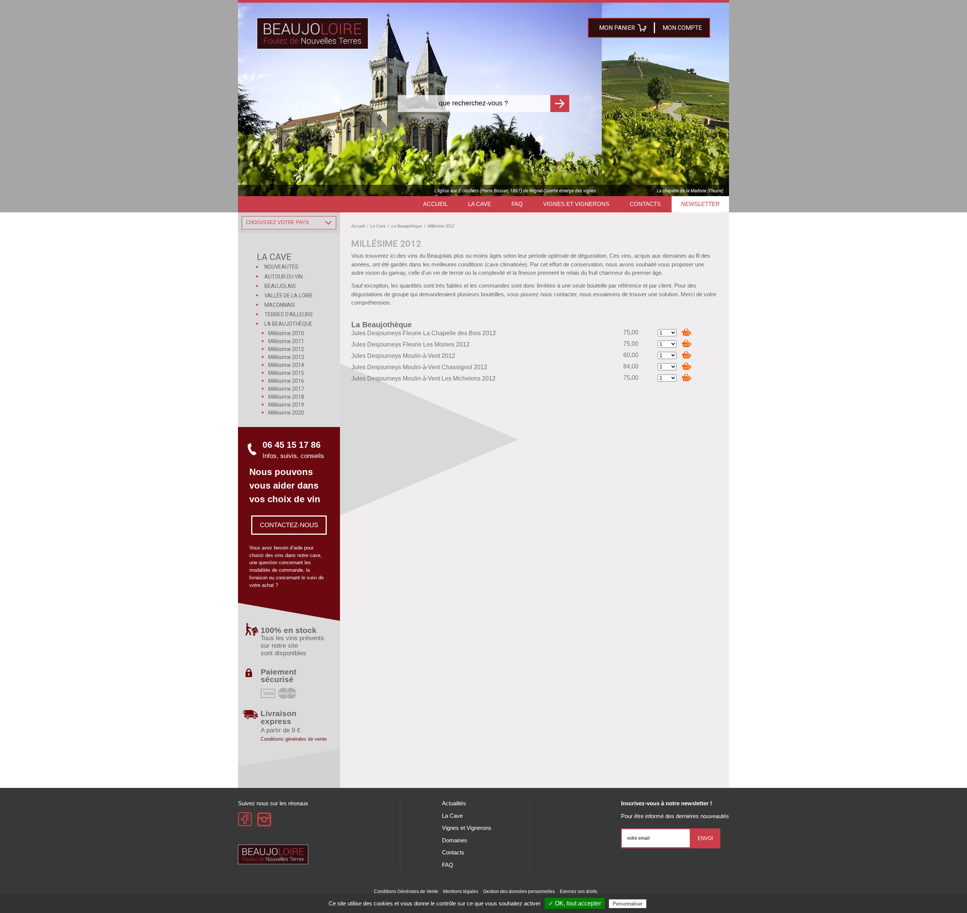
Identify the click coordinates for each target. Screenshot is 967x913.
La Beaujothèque (381, 324)
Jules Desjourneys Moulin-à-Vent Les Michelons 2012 (423, 378)
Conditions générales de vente (294, 739)
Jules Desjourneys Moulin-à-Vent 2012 (403, 356)
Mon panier (617, 27)
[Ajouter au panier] (686, 332)
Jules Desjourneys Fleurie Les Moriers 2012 (410, 344)
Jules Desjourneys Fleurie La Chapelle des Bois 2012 (423, 333)
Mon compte (682, 27)
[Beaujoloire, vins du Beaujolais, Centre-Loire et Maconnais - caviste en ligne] (312, 33)
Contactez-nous (289, 524)
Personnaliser (628, 904)
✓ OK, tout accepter (574, 903)
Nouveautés (281, 267)
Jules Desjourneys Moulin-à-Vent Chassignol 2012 (419, 367)
